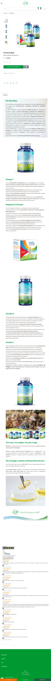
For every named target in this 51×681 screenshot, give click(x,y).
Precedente (5, 558)
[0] (38, 9)
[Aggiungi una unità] (9, 62)
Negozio (9, 679)
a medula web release (9, 677)
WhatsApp (42, 679)
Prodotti (5, 13)
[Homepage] (25, 3)
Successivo (11, 558)
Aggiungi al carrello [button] (13, 66)
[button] (13, 30)
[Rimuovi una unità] (4, 62)
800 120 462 (25, 679)
